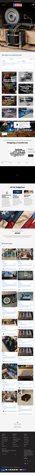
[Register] (15, 450)
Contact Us (14, 433)
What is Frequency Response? (16, 193)
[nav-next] (33, 58)
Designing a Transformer (17, 435)
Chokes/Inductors (5, 437)
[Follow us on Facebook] (25, 457)
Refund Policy (26, 435)
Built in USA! (15, 440)
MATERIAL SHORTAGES (17, 1)
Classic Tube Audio (5, 435)
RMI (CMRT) (26, 440)
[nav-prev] (2, 58)
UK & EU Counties (16, 442)
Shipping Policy (26, 433)
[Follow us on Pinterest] (30, 457)
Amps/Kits (3, 442)
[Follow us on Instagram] (27, 457)
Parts (3, 440)
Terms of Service (26, 437)
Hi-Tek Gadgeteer (15, 437)
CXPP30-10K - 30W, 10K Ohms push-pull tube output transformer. (24, 120)
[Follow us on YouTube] (25, 460)
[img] (11, 55)
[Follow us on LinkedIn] (27, 460)
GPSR (25, 442)
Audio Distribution (5, 433)
